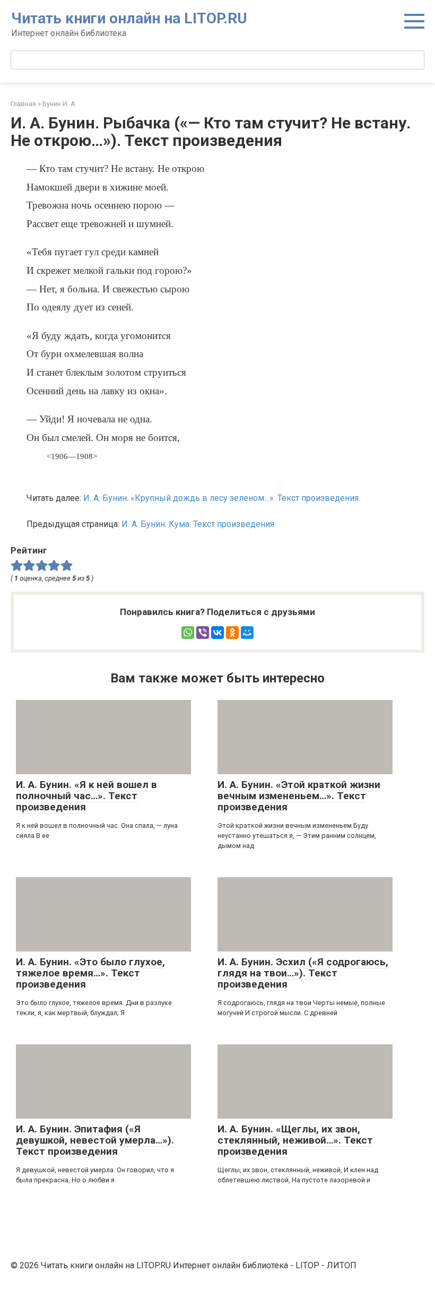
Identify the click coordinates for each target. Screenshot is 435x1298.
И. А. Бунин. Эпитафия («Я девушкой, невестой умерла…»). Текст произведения (95, 1140)
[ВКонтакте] (217, 632)
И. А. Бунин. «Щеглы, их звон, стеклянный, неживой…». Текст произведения (295, 1140)
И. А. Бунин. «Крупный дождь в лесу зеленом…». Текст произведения (221, 498)
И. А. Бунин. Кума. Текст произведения (197, 524)
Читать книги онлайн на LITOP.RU (129, 18)
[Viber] (202, 632)
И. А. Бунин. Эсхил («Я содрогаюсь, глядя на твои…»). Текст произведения (303, 973)
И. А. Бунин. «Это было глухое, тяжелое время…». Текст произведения (90, 973)
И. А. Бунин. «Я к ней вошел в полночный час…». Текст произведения (86, 795)
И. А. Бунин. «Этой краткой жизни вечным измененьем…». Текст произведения (299, 795)
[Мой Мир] (247, 632)
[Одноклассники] (232, 632)
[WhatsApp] (187, 632)
